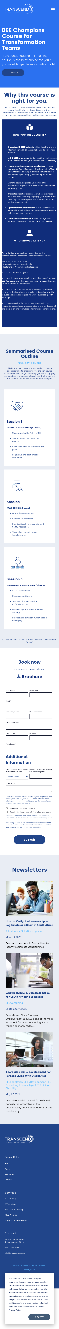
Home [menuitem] (7, 1163)
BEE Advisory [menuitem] (10, 1199)
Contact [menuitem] (8, 1180)
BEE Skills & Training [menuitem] (14, 1210)
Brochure (32, 676)
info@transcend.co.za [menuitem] (15, 1253)
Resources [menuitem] (9, 1174)
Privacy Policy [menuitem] (29, 1270)
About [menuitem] (7, 1169)
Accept (39, 1317)
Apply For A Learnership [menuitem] (16, 1220)
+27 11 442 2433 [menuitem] (12, 1248)
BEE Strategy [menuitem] (10, 1204)
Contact (13, 72)
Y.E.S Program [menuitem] (11, 1215)
